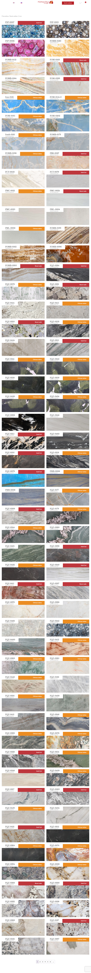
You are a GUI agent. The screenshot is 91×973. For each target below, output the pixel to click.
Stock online (13, 16)
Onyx (21, 9)
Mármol (13, 9)
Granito (40, 9)
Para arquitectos (75, 9)
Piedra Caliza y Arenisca (56, 9)
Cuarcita (30, 9)
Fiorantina (5, 16)
